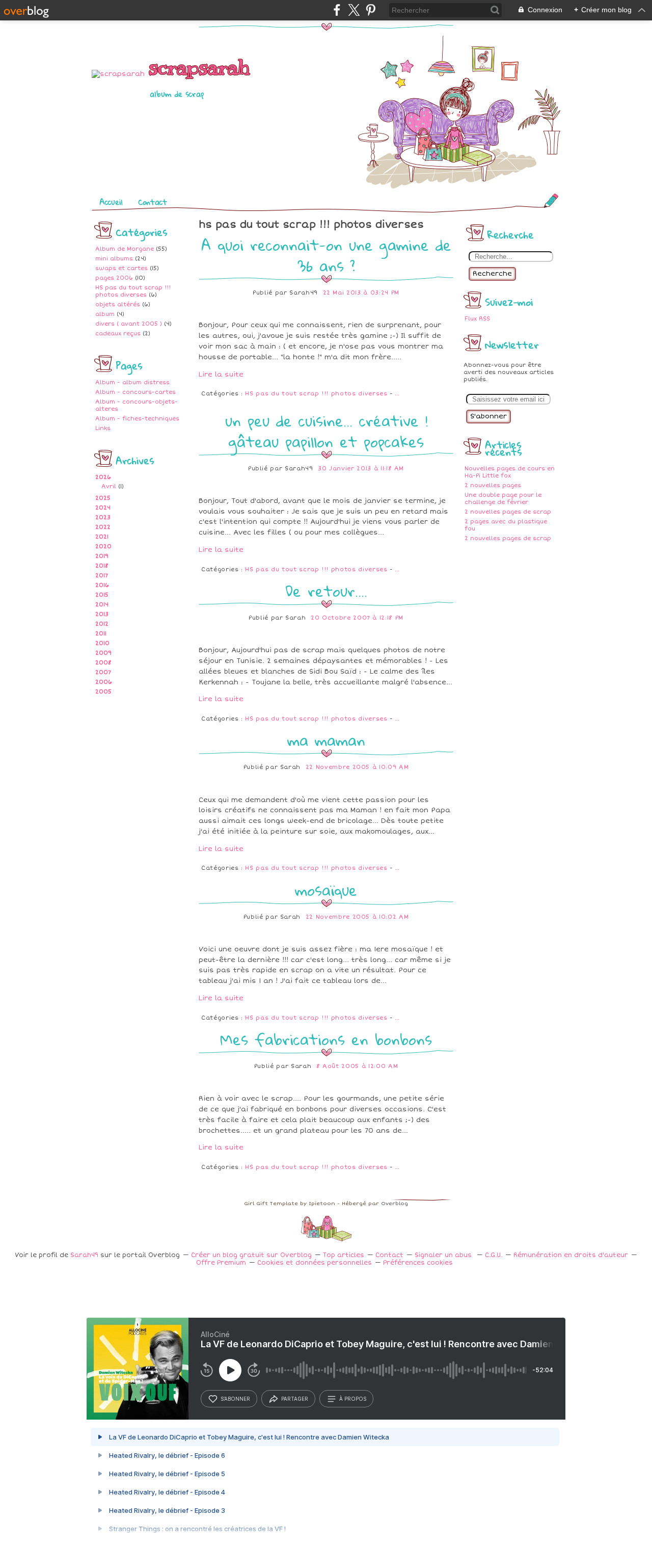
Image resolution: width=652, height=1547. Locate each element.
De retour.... (326, 591)
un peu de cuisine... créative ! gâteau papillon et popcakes (326, 431)
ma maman (326, 740)
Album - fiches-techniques (137, 418)
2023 (103, 517)
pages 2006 (114, 278)
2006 (103, 682)
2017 (101, 575)
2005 (103, 691)
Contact (152, 202)
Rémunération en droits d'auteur (570, 1255)
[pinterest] (370, 10)
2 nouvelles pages (493, 485)
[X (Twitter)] (353, 10)
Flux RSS (477, 318)
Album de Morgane (124, 249)
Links (103, 428)
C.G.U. (493, 1255)
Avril (108, 486)
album (105, 314)
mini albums (114, 258)
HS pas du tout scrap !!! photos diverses (133, 291)
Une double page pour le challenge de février (503, 498)
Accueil (111, 202)
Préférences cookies (418, 1263)
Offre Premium (221, 1263)
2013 (101, 614)
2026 (103, 477)
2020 (103, 546)
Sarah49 (84, 1255)
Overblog (394, 1204)
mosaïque (326, 890)
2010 (102, 643)
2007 (103, 672)
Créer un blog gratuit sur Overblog (251, 1255)
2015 (101, 595)
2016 (102, 585)
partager (294, 1399)
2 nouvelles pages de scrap (508, 512)
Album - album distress (132, 382)
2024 (103, 507)
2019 (101, 556)
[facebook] (337, 10)
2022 (103, 527)
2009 (103, 653)
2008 (103, 662)
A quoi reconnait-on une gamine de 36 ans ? (326, 255)
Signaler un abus (444, 1255)
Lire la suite (221, 374)
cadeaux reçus (118, 333)
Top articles (343, 1255)
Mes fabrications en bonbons (326, 1039)
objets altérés (117, 304)
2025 (103, 498)
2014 (101, 604)
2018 (101, 566)
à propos (352, 1399)
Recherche (492, 274)
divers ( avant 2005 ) (128, 324)
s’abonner (235, 1399)
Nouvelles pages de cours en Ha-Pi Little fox (510, 472)
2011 (100, 633)
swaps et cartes (121, 268)
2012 (101, 624)
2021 (101, 537)
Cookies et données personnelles (314, 1263)
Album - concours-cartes (135, 392)
